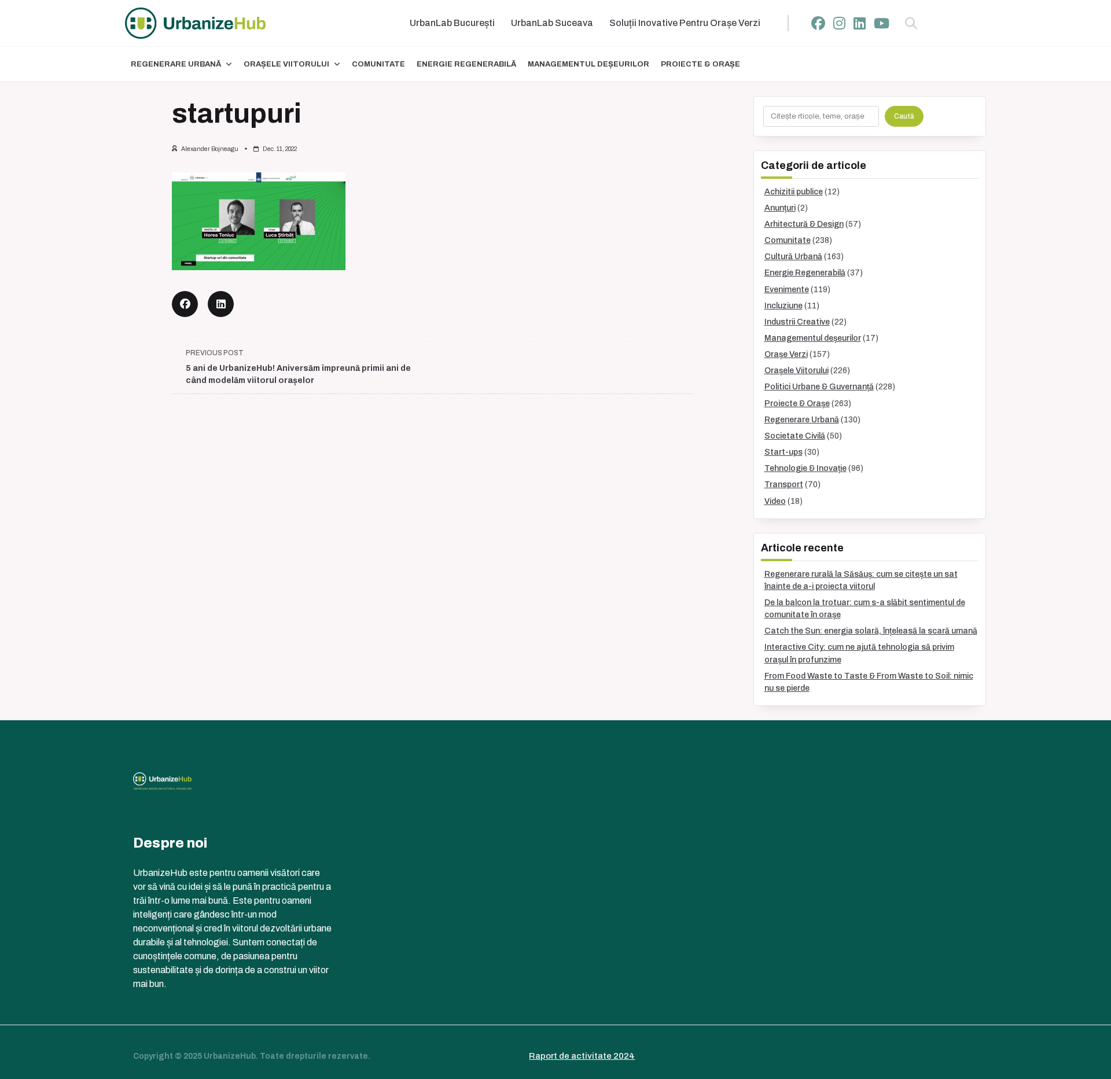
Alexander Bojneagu (209, 149)
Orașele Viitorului (286, 64)
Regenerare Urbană (176, 64)
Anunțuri (780, 208)
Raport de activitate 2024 (582, 1055)
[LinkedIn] (860, 23)
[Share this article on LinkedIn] (221, 304)
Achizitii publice (793, 191)
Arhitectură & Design (804, 224)
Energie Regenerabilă (466, 64)
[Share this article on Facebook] (185, 304)
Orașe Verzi (786, 354)
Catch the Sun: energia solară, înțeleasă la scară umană (870, 631)
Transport (783, 484)
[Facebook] (818, 23)
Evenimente (786, 289)
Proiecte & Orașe (700, 64)
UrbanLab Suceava (552, 23)
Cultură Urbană (793, 256)
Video (775, 501)
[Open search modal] (911, 23)
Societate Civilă (794, 436)
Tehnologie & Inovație (805, 468)
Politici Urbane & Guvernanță (819, 386)
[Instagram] (839, 23)
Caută (904, 116)
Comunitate (378, 64)
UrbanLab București (452, 23)
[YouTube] (881, 23)
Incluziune (783, 305)
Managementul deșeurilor (588, 64)
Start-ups (783, 452)
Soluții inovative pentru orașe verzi (684, 23)
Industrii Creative (797, 322)
